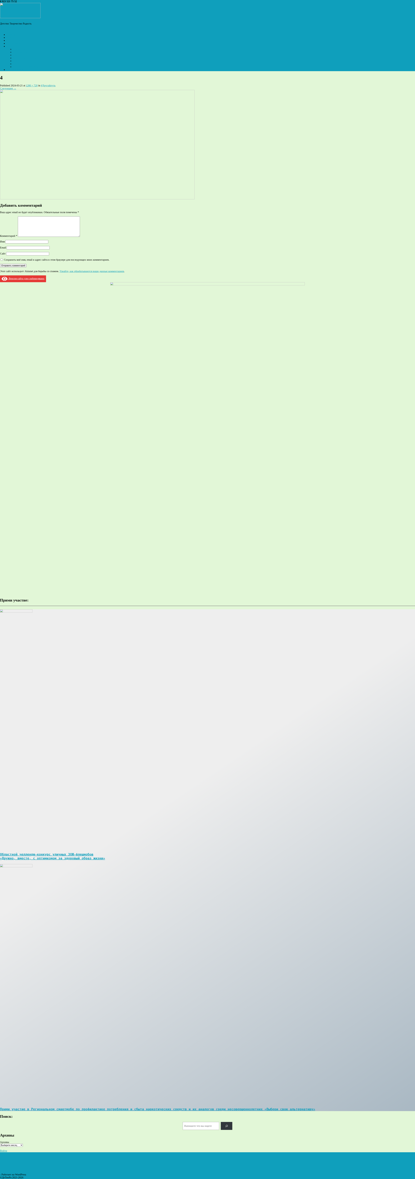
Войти (3, 1150)
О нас (9, 46)
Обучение (18, 55)
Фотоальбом (13, 43)
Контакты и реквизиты (25, 66)
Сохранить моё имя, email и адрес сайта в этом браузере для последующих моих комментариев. (56, 259)
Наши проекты (14, 40)
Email (3, 247)
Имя (2, 241)
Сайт (3, 253)
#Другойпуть (48, 85)
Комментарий (8, 236)
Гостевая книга (14, 69)
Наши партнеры (22, 60)
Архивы (4, 1142)
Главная (10, 34)
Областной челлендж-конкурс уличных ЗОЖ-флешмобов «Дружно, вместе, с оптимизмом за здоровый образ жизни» (52, 856)
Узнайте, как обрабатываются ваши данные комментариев (91, 271)
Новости (11, 37)
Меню (3, 29)
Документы (19, 49)
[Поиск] (226, 1126)
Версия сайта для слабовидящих (25, 278)
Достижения (20, 52)
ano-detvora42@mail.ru (30, 1)
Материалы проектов (24, 58)
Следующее (8, 88)
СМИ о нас (19, 63)
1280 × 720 (32, 85)
